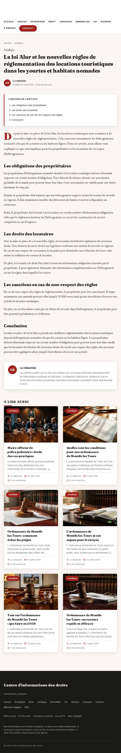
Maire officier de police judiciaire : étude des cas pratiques (24, 452)
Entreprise (38, 21)
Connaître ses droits (43, 716)
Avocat (22, 21)
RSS (27, 707)
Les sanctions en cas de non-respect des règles (37, 114)
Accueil (9, 21)
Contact (28, 28)
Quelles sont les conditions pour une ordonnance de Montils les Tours (86, 452)
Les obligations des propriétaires (29, 105)
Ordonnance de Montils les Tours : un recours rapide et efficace (83, 619)
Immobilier (83, 21)
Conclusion (17, 119)
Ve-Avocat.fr (24, 716)
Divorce (106, 21)
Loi (95, 21)
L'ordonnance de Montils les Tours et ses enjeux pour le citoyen (83, 536)
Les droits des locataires (25, 110)
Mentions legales (12, 707)
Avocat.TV (60, 716)
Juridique (65, 21)
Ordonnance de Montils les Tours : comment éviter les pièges (24, 536)
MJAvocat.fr (10, 716)
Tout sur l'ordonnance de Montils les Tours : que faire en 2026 (23, 619)
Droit (52, 21)
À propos (10, 28)
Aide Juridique (75, 716)
